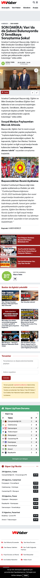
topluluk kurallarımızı (20, 385)
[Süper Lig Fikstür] (37, 466)
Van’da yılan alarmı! (28, 302)
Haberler (4, 23)
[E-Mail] (15, 279)
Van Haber (16, 8)
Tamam (26, 575)
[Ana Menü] (37, 2)
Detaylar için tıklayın (20, 459)
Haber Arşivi (27, 559)
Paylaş (6, 92)
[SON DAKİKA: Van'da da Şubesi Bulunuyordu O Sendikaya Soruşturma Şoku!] (20, 78)
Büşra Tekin (17, 274)
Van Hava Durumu (29, 542)
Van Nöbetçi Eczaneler (11, 542)
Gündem (26, 8)
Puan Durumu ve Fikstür (11, 554)
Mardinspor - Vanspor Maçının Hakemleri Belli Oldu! (10, 344)
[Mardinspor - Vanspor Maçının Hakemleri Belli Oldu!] (10, 336)
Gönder (6, 378)
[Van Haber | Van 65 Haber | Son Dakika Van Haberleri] (9, 2)
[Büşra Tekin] (7, 276)
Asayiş (35, 8)
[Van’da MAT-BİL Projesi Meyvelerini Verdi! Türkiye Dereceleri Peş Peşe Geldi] (29, 314)
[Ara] (34, 2)
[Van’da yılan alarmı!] (29, 295)
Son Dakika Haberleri (10, 559)
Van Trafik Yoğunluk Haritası (28, 548)
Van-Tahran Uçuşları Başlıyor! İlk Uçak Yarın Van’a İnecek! (10, 303)
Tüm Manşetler (28, 554)
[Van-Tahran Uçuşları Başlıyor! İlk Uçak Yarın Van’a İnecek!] (10, 295)
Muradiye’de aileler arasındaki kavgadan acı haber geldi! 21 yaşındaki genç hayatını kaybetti (10, 324)
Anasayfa (5, 8)
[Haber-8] (20, 167)
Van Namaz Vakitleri (10, 547)
